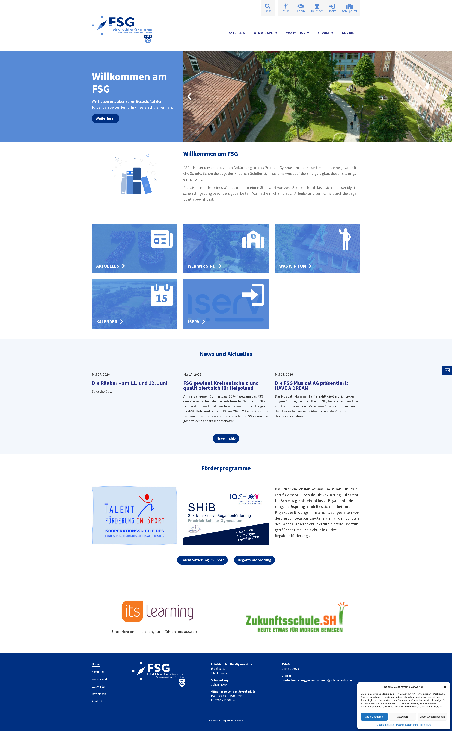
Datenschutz (215, 720)
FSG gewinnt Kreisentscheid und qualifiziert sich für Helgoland (221, 385)
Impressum (425, 724)
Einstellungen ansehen (432, 716)
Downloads (99, 694)
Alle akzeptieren (374, 716)
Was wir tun (295, 33)
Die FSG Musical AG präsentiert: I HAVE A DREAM (313, 385)
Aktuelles (237, 33)
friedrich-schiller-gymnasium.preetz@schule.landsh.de (317, 680)
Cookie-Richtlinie (385, 724)
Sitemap (239, 720)
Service (324, 33)
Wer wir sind (264, 33)
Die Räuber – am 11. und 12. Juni (129, 383)
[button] (445, 687)
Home (96, 664)
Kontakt (349, 33)
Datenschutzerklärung (407, 724)
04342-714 (290, 669)
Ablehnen (402, 716)
